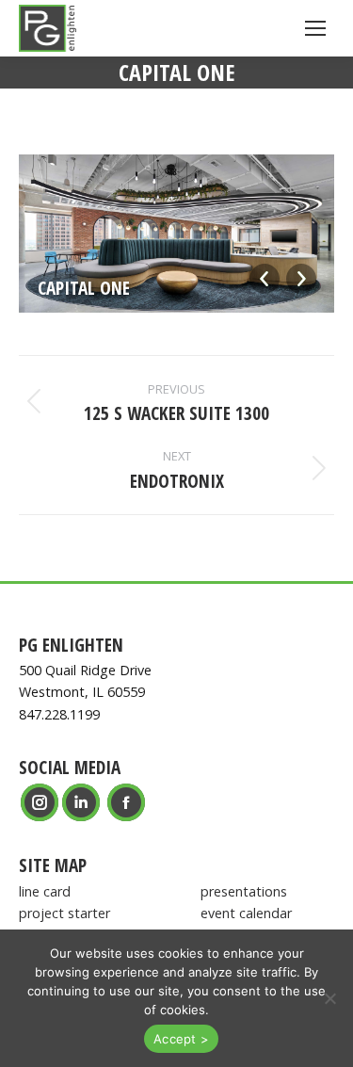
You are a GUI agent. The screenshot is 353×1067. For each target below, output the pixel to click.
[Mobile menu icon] (315, 28)
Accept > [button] (181, 1038)
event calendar (246, 913)
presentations (244, 891)
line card (45, 891)
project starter (64, 913)
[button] (329, 998)
